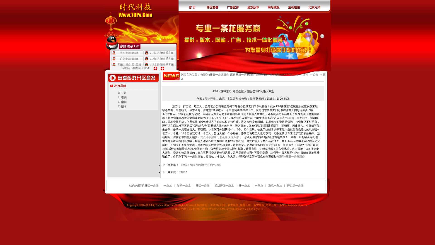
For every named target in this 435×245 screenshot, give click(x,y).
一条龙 (168, 185)
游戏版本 (253, 7)
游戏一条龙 (184, 185)
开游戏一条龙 (295, 185)
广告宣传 (233, 7)
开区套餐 (212, 7)
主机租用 (294, 7)
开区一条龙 (151, 185)
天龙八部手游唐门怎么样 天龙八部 (218, 137)
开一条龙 (244, 185)
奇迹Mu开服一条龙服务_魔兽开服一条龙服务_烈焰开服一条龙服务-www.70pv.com (249, 74)
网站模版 (274, 7)
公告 (315, 74)
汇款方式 (314, 7)
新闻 (305, 74)
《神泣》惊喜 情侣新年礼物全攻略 (200, 165)
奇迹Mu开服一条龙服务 (293, 118)
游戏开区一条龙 (224, 185)
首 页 (192, 7)
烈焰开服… (211, 98)
